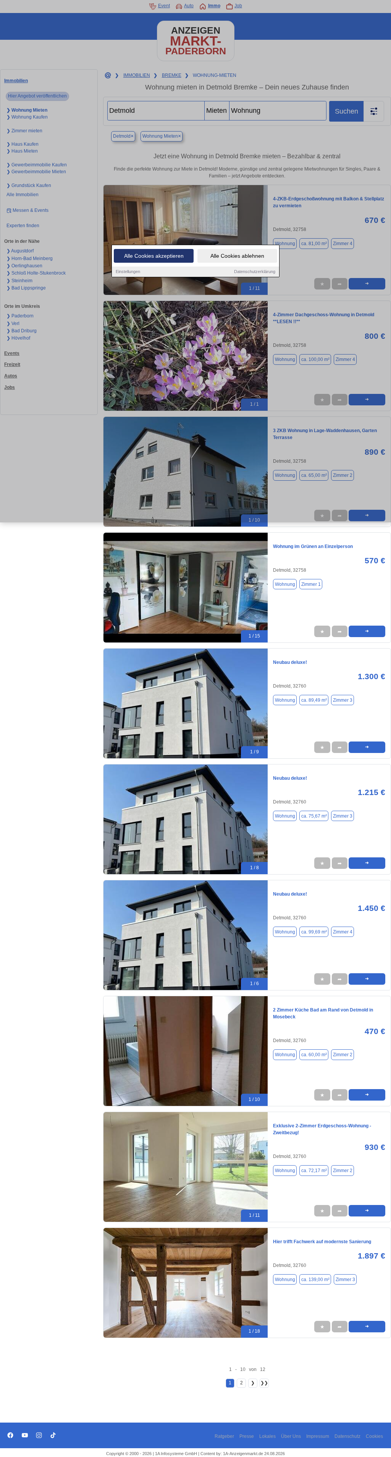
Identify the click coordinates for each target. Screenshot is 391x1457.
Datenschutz (347, 1436)
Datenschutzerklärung (254, 271)
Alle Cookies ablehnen (237, 256)
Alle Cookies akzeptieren (154, 256)
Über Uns (291, 1436)
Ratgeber (224, 1436)
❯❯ (264, 1382)
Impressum (317, 1436)
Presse (246, 1436)
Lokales (267, 1436)
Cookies (374, 1436)
